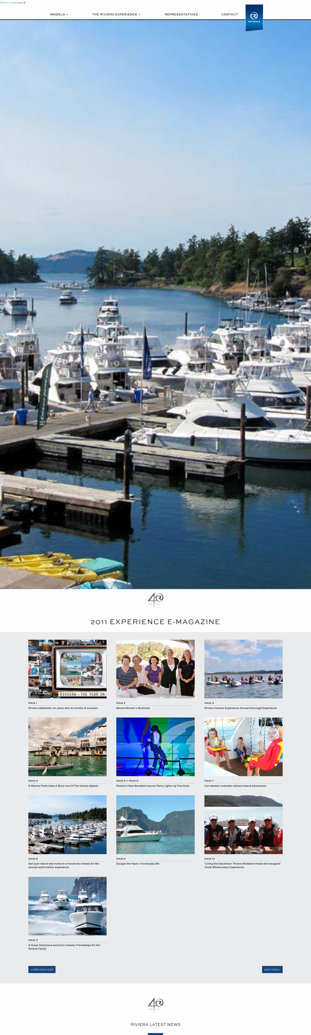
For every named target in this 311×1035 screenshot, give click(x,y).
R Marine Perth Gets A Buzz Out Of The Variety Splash (63, 786)
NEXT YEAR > (272, 969)
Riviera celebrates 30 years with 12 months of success (63, 708)
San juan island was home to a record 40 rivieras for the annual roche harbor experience (63, 865)
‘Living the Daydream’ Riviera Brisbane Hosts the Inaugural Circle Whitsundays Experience (242, 865)
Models (57, 14)
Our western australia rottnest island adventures (235, 786)
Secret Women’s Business (133, 708)
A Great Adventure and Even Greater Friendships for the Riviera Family (64, 946)
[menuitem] (59, 12)
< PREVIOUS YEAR (42, 969)
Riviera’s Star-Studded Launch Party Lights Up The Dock (152, 786)
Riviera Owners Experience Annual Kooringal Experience (240, 708)
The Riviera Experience (114, 14)
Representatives (181, 14)
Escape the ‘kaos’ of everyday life (137, 863)
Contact (229, 14)
